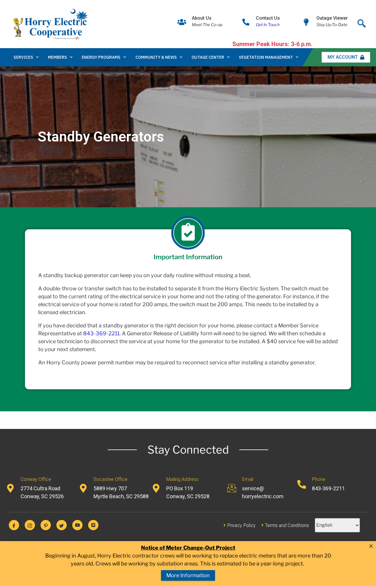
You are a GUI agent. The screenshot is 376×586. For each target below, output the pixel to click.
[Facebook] (14, 525)
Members (57, 57)
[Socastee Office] (83, 488)
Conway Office (36, 479)
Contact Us (268, 18)
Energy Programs (101, 57)
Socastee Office (110, 479)
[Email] (231, 488)
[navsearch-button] (361, 22)
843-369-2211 (101, 333)
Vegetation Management (266, 57)
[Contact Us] (246, 22)
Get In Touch (268, 24)
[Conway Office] (10, 488)
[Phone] (301, 484)
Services (23, 57)
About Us (202, 18)
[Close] (371, 546)
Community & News (156, 57)
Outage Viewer (332, 18)
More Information (188, 575)
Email (247, 479)
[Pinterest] (46, 525)
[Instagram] (30, 525)
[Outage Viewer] (306, 22)
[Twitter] (61, 525)
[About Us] (182, 22)
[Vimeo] (93, 525)
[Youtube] (77, 525)
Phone (318, 479)
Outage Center (208, 57)
